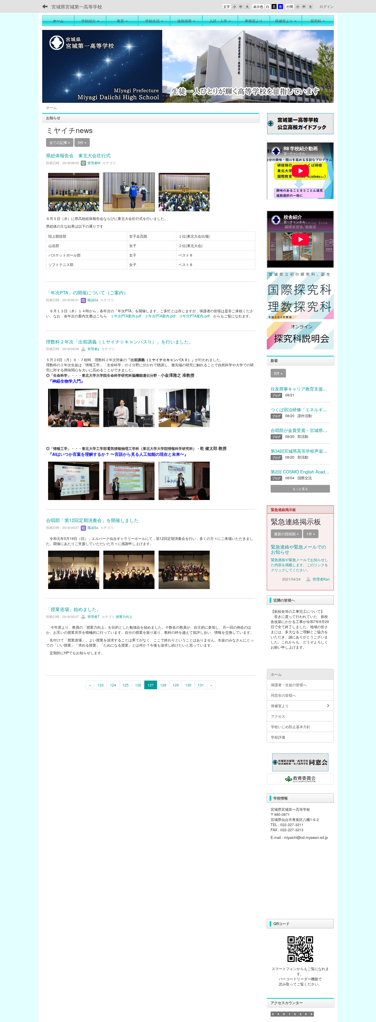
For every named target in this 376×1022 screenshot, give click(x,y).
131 (201, 684)
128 (163, 684)
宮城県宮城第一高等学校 (76, 6)
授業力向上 (124, 616)
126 (138, 684)
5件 (81, 142)
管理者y (92, 348)
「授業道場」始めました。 (73, 609)
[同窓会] (300, 762)
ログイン (326, 6)
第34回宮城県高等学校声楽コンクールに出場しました (323, 451)
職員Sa (92, 299)
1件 (309, 533)
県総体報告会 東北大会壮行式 (78, 155)
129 (176, 684)
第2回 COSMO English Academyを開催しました (317, 472)
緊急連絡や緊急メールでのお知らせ (298, 549)
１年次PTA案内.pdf (125, 315)
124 (113, 684)
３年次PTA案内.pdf (194, 315)
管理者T (92, 616)
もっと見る (300, 488)
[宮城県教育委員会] (300, 779)
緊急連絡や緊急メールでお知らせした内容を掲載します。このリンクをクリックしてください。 (299, 564)
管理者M (93, 162)
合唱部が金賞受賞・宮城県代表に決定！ (310, 430)
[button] (90, 21)
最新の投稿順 (285, 533)
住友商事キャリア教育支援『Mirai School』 (313, 389)
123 (100, 684)
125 (126, 684)
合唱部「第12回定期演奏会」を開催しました (92, 520)
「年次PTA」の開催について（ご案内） (87, 292)
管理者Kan (321, 579)
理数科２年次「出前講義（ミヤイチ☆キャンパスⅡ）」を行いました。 (119, 341)
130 (188, 684)
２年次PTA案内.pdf (162, 315)
